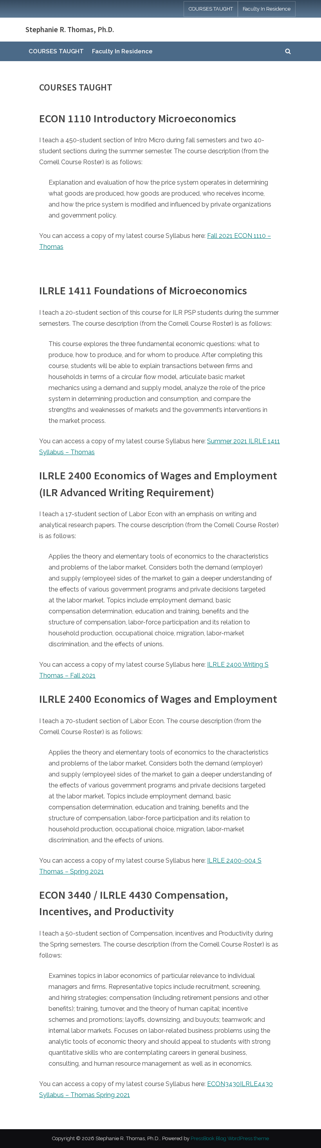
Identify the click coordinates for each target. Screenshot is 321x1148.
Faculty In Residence (266, 9)
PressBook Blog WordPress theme (230, 1138)
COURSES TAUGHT (211, 9)
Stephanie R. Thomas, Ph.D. (69, 29)
